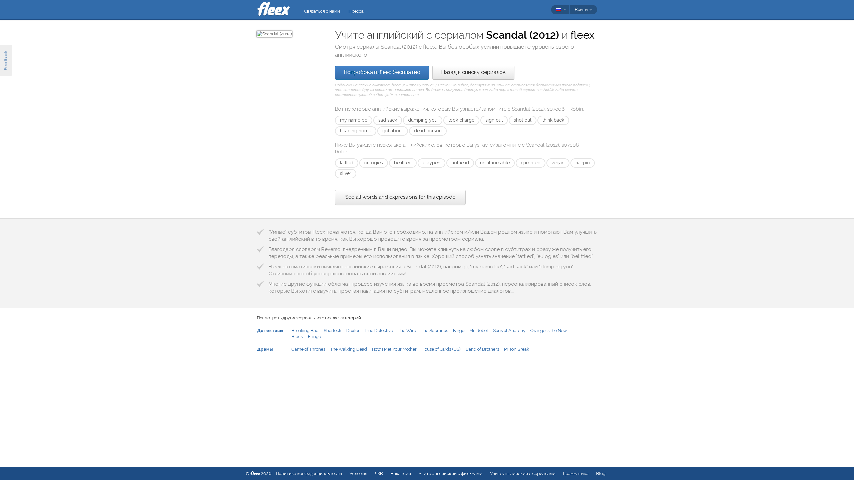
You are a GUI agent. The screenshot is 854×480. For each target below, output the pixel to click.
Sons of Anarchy (509, 330)
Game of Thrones (308, 349)
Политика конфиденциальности (309, 473)
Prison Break (516, 349)
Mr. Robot (478, 330)
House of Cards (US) (441, 349)
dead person (428, 130)
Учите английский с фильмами (450, 473)
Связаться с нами (322, 11)
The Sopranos (434, 330)
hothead (460, 162)
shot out (522, 120)
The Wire (407, 330)
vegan (557, 162)
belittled (403, 162)
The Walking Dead (348, 349)
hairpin (582, 162)
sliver (345, 173)
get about (392, 130)
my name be (353, 120)
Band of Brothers (482, 349)
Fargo (458, 330)
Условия (358, 473)
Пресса (356, 11)
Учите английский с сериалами (522, 473)
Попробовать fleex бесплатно (382, 72)
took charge (461, 120)
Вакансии (401, 473)
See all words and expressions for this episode (400, 197)
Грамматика (575, 473)
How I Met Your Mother (394, 349)
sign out (494, 120)
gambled (530, 162)
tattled (346, 162)
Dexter (353, 330)
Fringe (314, 336)
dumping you (422, 120)
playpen (431, 162)
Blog (600, 473)
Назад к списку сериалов (473, 72)
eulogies (373, 162)
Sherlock (332, 330)
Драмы (265, 349)
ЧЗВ (379, 473)
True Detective (379, 330)
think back (553, 120)
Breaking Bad (305, 330)
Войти (582, 9)
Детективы (270, 330)
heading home (355, 130)
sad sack (387, 120)
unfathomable (495, 162)
